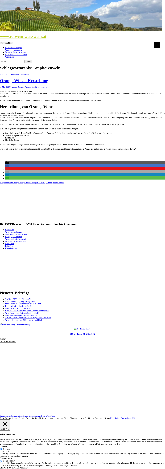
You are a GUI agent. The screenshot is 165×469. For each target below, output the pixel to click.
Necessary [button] (4, 446)
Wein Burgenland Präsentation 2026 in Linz (23, 313)
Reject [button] (107, 418)
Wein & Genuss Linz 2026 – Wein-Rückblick (23, 320)
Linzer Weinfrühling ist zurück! (18, 306)
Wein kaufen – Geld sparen (16, 54)
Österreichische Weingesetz (16, 241)
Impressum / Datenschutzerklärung (14, 416)
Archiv (3, 339)
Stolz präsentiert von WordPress (42, 416)
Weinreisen (9, 57)
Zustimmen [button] (99, 418)
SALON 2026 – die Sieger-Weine (19, 299)
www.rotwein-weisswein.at (23, 36)
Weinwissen (14, 74)
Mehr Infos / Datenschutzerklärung (124, 418)
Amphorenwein (6, 183)
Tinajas (61, 183)
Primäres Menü (6, 43)
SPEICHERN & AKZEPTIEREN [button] (14, 468)
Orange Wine (36, 183)
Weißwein (24, 74)
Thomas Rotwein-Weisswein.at (23, 87)
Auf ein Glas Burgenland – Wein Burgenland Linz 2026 (28, 318)
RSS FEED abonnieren (82, 333)
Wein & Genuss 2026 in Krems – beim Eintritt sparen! (27, 311)
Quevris (55, 183)
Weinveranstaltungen (13, 47)
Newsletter (9, 244)
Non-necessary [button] (6, 458)
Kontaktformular (12, 248)
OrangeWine (46, 183)
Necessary (7, 449)
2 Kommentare (42, 87)
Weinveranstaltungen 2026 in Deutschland (22, 315)
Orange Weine (25, 183)
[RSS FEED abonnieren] (82, 329)
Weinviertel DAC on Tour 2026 (18, 308)
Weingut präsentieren (13, 50)
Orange (16, 183)
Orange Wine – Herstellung (24, 80)
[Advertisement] (77, 202)
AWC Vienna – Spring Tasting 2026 (20, 301)
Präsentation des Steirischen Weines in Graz (23, 304)
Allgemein (4, 74)
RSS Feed (9, 246)
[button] (7, 163)
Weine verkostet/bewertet (15, 52)
